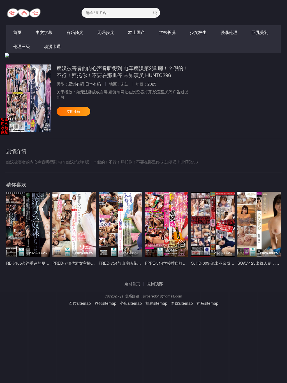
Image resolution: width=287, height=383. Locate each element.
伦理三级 (21, 46)
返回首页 (132, 283)
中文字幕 (44, 32)
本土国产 (136, 32)
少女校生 (198, 32)
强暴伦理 (229, 32)
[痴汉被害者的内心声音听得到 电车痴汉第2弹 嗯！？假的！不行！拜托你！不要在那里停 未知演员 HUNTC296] (28, 98)
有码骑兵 (74, 32)
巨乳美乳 (259, 32)
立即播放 (73, 111)
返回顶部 (155, 283)
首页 (17, 32)
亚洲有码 (76, 84)
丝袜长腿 (167, 32)
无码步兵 (105, 32)
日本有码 (93, 84)
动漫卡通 (52, 46)
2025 (151, 84)
